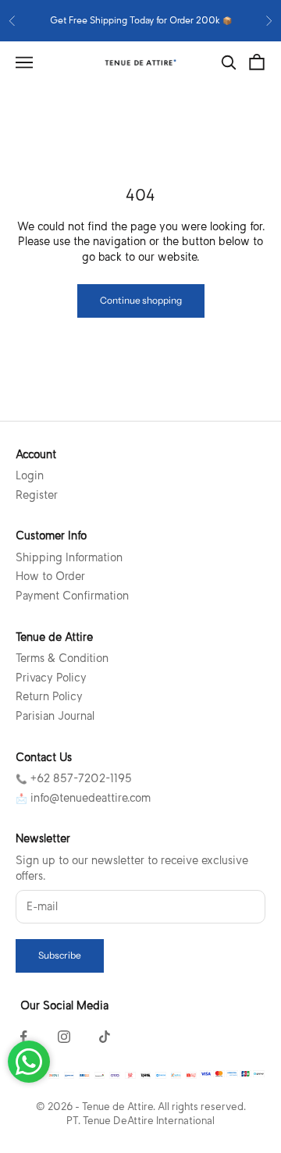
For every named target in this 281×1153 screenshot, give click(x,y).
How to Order (50, 576)
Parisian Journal (55, 716)
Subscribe (59, 955)
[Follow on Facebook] (23, 1036)
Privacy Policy (51, 677)
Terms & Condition (62, 658)
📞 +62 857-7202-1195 (74, 778)
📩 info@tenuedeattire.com (83, 798)
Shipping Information (69, 557)
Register (37, 495)
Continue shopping (141, 300)
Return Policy (49, 696)
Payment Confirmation (72, 595)
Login (30, 475)
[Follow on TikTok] (104, 1036)
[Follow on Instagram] (64, 1036)
